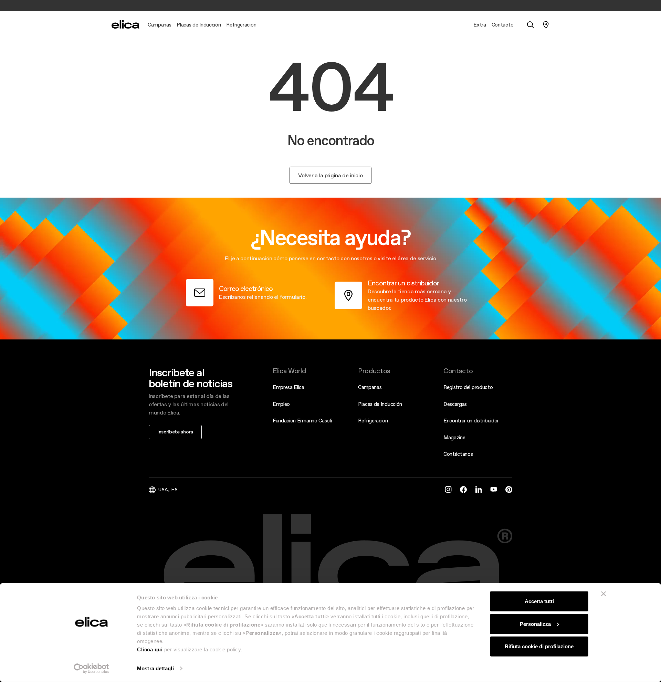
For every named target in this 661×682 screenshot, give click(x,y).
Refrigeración (373, 420)
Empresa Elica (288, 387)
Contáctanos (458, 454)
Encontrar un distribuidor (471, 420)
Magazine (454, 437)
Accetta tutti (539, 601)
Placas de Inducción (380, 404)
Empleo (281, 404)
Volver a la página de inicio (330, 175)
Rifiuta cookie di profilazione (539, 646)
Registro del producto (468, 387)
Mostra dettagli (155, 668)
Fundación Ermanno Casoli (302, 420)
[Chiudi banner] (603, 593)
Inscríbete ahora (175, 431)
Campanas (369, 387)
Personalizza (535, 624)
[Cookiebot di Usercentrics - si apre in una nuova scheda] (91, 668)
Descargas (455, 404)
